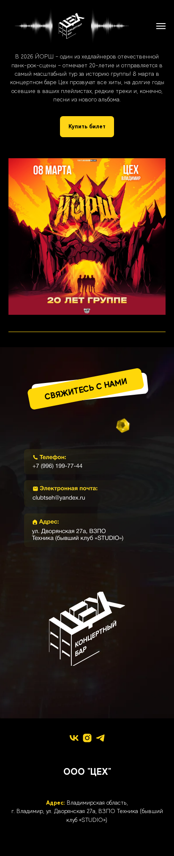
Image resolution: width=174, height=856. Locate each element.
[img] (87, 461)
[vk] (74, 738)
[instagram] (87, 738)
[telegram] (100, 738)
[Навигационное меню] (161, 26)
